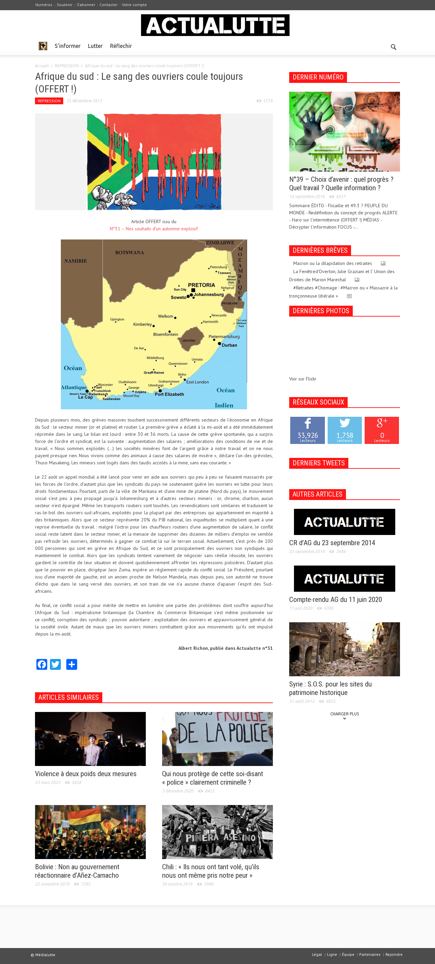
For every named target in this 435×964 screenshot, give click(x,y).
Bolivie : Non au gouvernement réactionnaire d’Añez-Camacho (77, 871)
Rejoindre (394, 954)
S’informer (68, 46)
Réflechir (121, 46)
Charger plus (344, 714)
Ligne (332, 954)
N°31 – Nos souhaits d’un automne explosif (154, 229)
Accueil (42, 66)
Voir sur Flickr (302, 379)
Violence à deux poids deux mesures (86, 774)
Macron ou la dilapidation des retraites (332, 263)
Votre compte (134, 4)
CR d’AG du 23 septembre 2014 (332, 543)
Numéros (43, 4)
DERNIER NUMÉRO (318, 77)
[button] (393, 45)
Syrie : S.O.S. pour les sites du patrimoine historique (330, 688)
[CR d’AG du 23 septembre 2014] (344, 521)
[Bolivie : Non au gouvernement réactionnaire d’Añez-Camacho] (90, 831)
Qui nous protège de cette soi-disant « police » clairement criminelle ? (212, 778)
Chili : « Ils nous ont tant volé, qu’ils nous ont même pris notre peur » (210, 871)
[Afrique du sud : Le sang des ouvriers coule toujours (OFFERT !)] (154, 161)
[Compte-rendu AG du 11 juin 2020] (344, 578)
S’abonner (86, 4)
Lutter (95, 46)
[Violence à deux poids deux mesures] (90, 738)
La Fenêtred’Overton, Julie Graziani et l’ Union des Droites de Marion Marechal (342, 275)
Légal (317, 954)
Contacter (109, 4)
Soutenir (64, 4)
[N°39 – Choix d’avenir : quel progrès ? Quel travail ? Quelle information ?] (344, 131)
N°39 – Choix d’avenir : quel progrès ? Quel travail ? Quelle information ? (341, 183)
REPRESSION (67, 66)
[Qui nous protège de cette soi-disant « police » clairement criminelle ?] (217, 738)
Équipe (348, 954)
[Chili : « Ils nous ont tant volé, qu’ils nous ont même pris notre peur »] (217, 831)
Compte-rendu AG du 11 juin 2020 (335, 599)
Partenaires (370, 954)
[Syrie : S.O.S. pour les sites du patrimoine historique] (344, 649)
